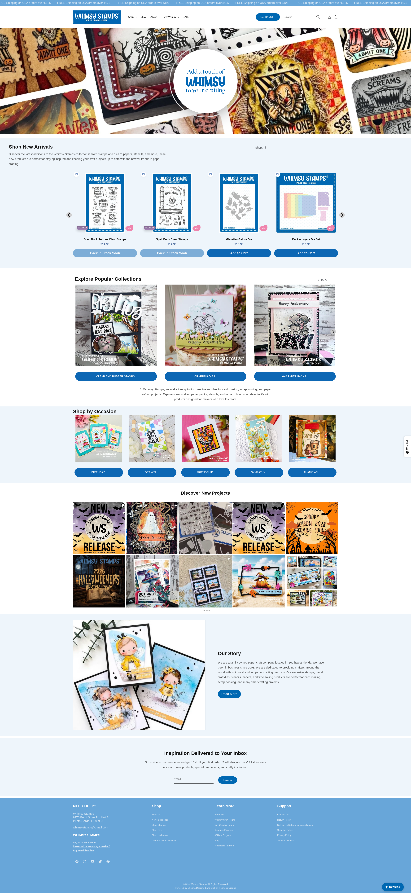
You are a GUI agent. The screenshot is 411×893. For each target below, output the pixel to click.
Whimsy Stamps (199, 884)
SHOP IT (152, 581)
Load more (205, 610)
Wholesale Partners (224, 845)
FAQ (216, 840)
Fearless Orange (227, 888)
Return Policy (284, 819)
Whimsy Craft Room (224, 819)
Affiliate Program (222, 835)
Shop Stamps (159, 825)
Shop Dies (157, 830)
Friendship (205, 472)
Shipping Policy (285, 830)
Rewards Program (223, 830)
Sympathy (258, 472)
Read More (229, 694)
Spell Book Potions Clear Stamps (105, 239)
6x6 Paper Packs (294, 376)
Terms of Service (285, 840)
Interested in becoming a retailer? (91, 846)
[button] (132, 17)
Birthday (98, 472)
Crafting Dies (204, 376)
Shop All (260, 147)
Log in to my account (84, 842)
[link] (99, 528)
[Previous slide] (69, 215)
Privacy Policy (284, 835)
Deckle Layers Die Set (306, 239)
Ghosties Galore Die (239, 239)
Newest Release (160, 819)
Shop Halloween (160, 835)
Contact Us (283, 814)
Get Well (151, 472)
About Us (219, 814)
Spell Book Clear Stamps (172, 239)
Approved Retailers (83, 850)
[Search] (318, 17)
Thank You (311, 472)
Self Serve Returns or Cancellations (295, 825)
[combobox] (302, 17)
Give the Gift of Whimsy (164, 840)
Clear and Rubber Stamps (115, 376)
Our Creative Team (224, 825)
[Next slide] (342, 215)
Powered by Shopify (185, 888)
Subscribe (227, 780)
